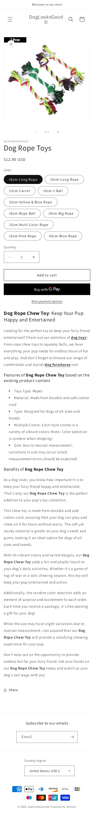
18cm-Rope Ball (22, 213)
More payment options (47, 301)
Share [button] (13, 690)
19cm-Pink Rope (22, 236)
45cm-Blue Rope (63, 236)
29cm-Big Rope (61, 213)
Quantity (10, 247)
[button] (10, 19)
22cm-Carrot (19, 190)
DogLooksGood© (39, 806)
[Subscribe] (71, 737)
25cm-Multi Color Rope (28, 224)
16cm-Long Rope (23, 179)
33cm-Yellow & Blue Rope (30, 202)
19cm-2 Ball (53, 190)
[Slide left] (36, 131)
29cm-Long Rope (64, 179)
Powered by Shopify (63, 806)
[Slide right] (58, 131)
